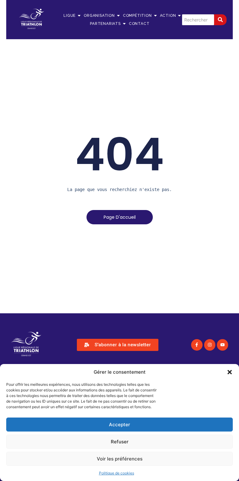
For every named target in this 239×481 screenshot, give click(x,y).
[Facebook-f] (196, 344)
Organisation (99, 15)
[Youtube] (222, 344)
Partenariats (105, 23)
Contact (139, 23)
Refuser (120, 442)
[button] (230, 372)
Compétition (137, 15)
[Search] (220, 19)
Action (168, 15)
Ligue (69, 15)
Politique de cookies (116, 473)
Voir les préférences (120, 459)
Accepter (119, 424)
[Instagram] (209, 344)
